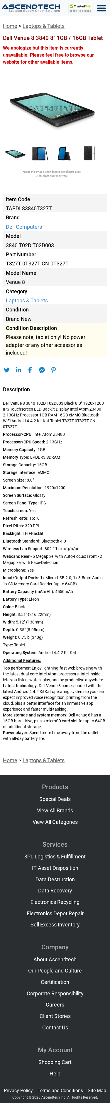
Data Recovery (55, 891)
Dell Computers (24, 227)
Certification (55, 982)
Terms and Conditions (60, 1090)
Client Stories (55, 1016)
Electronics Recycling (55, 902)
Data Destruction (55, 879)
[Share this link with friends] (6, 370)
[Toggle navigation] (101, 8)
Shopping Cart (55, 1062)
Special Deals (55, 799)
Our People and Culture (55, 971)
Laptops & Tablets (44, 26)
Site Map (97, 1090)
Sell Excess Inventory (55, 925)
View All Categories (55, 822)
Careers (55, 1005)
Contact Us (55, 1028)
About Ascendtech (55, 960)
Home (10, 26)
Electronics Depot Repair (55, 913)
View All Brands (55, 811)
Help (55, 1074)
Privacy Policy (18, 1090)
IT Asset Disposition (55, 868)
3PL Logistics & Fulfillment (55, 857)
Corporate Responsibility (55, 994)
